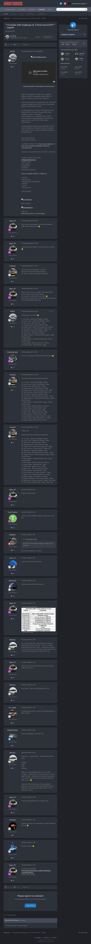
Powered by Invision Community (45, 941)
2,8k (13, 596)
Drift (25, 38)
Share (39, 37)
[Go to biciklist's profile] (13, 541)
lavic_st (12, 558)
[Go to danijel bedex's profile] (13, 736)
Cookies (54, 937)
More (49, 9)
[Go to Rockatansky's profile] (13, 358)
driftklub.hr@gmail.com (28, 160)
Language (37, 937)
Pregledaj (41, 9)
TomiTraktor (13, 512)
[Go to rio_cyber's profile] (13, 714)
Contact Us (46, 937)
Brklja (14, 36)
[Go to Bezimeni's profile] (13, 587)
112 (13, 835)
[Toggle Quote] (24, 539)
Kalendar (14, 14)
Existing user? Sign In (79, 3)
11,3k (13, 367)
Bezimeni (12, 581)
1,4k (13, 281)
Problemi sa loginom (68, 34)
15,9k (13, 527)
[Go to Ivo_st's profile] (62, 59)
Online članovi (30, 14)
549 (13, 745)
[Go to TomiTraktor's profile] (13, 518)
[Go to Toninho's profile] (13, 272)
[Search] (85, 9)
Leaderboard (41, 14)
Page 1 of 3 (25, 44)
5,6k (13, 550)
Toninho (12, 266)
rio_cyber (12, 707)
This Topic (78, 9)
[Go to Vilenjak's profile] (13, 826)
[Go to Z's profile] (13, 849)
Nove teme (32, 9)
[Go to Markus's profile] (13, 646)
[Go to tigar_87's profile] (13, 227)
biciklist (12, 535)
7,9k (13, 236)
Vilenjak (12, 820)
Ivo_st (67, 58)
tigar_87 (12, 221)
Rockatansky (12, 352)
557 (13, 573)
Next (15, 44)
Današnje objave (10, 9)
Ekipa (21, 14)
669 (13, 858)
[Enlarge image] (38, 57)
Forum (6, 14)
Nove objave (22, 9)
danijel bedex (12, 730)
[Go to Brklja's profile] (7, 37)
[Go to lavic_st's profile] (13, 564)
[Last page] (19, 45)
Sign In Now (30, 905)
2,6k (13, 723)
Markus (12, 640)
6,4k (13, 66)
